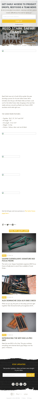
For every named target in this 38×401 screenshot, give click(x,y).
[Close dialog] (36, 1)
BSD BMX (18, 398)
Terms (24, 398)
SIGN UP (30, 375)
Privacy (30, 398)
